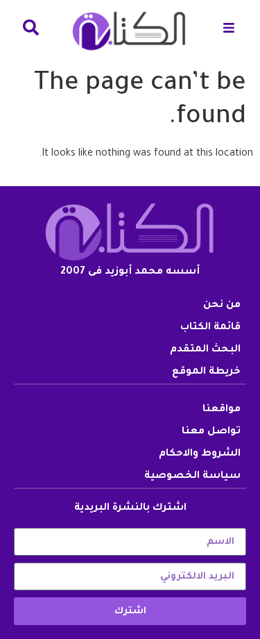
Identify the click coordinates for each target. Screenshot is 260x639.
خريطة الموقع (206, 372)
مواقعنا (221, 409)
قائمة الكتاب (210, 327)
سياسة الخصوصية (192, 476)
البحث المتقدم (205, 350)
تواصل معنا (211, 432)
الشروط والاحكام (200, 454)
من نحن (222, 305)
